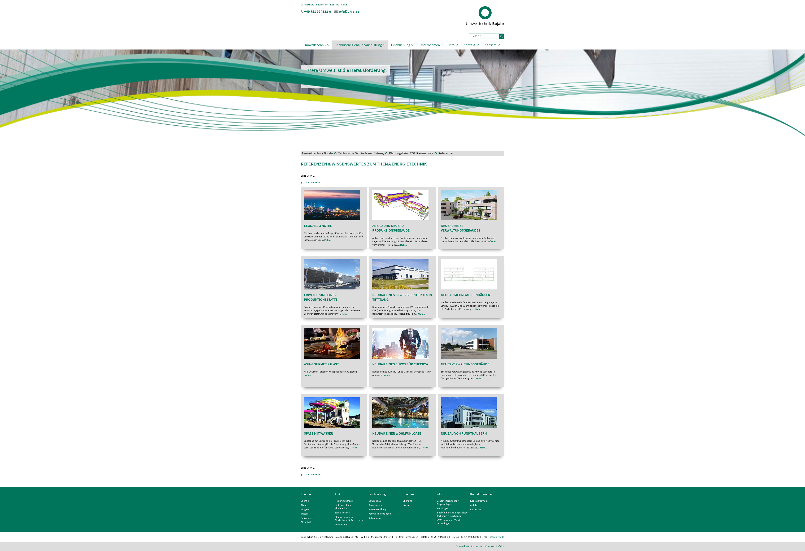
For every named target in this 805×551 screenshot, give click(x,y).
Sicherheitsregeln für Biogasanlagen (447, 502)
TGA (337, 494)
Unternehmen (429, 45)
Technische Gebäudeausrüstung (358, 45)
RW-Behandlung (377, 509)
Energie (306, 494)
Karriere (490, 45)
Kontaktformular (481, 494)
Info (451, 45)
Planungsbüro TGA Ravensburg (411, 153)
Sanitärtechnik (342, 512)
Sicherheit (306, 522)
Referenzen (446, 153)
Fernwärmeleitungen (380, 513)
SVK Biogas (442, 508)
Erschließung (400, 45)
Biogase (305, 509)
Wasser (304, 513)
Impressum (322, 4)
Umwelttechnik (315, 45)
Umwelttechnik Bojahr (317, 153)
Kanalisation (375, 505)
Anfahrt (345, 4)
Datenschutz (307, 4)
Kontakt (334, 4)
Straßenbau (375, 500)
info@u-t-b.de (496, 536)
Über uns (408, 494)
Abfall (304, 505)
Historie (406, 505)
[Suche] (501, 36)
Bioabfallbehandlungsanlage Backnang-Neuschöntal (451, 514)
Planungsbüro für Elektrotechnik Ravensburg (349, 518)
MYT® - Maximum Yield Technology (448, 521)
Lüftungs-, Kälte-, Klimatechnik (344, 506)
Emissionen (307, 518)
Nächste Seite (313, 182)
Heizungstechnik (344, 500)
